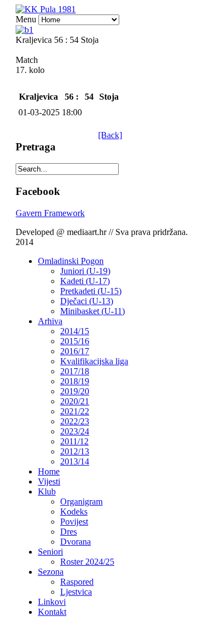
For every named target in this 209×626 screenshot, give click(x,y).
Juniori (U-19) (85, 271)
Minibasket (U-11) (92, 311)
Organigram (81, 501)
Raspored (77, 581)
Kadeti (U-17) (85, 281)
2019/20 (74, 391)
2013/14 (74, 461)
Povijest (74, 521)
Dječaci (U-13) (86, 301)
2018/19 (74, 381)
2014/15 (74, 331)
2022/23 (74, 421)
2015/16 (74, 341)
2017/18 (74, 371)
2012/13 (74, 451)
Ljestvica (76, 591)
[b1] (24, 30)
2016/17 (74, 351)
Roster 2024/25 (87, 561)
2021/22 (74, 411)
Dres (68, 531)
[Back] (110, 135)
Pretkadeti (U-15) (90, 291)
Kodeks (74, 511)
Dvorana (75, 541)
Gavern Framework (50, 213)
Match (27, 60)
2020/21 (74, 401)
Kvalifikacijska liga (94, 361)
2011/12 (74, 441)
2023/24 (74, 431)
